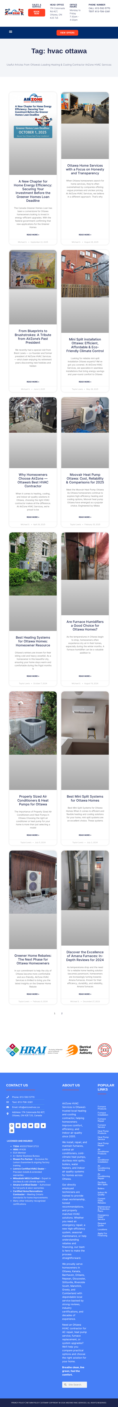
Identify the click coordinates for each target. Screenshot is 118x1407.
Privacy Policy (18, 1403)
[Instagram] (36, 1125)
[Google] (11, 1125)
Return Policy (32, 1403)
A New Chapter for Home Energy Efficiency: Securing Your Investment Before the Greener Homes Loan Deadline (33, 191)
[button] (10, 31)
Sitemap (44, 1403)
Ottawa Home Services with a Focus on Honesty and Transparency (85, 169)
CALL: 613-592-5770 (99, 8)
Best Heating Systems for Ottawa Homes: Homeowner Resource (33, 641)
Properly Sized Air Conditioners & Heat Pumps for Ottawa (33, 800)
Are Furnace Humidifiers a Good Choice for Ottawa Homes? (85, 625)
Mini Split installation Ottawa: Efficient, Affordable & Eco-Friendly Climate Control (85, 345)
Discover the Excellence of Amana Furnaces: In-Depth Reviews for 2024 (85, 956)
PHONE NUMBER (97, 5)
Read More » (33, 235)
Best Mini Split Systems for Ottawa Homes (85, 798)
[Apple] (43, 1125)
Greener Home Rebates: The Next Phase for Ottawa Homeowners (32, 959)
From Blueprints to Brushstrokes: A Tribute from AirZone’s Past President (33, 336)
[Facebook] (18, 1125)
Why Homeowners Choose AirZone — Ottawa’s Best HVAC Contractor (33, 480)
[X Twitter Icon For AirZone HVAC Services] (24, 1125)
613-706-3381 (102, 11)
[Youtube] (30, 1125)
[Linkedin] (11, 1130)
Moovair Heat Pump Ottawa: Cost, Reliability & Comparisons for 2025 (85, 478)
